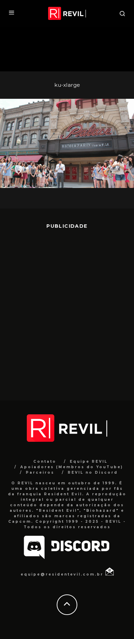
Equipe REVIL (89, 461)
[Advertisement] (67, 310)
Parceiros (40, 472)
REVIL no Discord (93, 472)
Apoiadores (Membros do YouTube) (71, 467)
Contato (44, 461)
